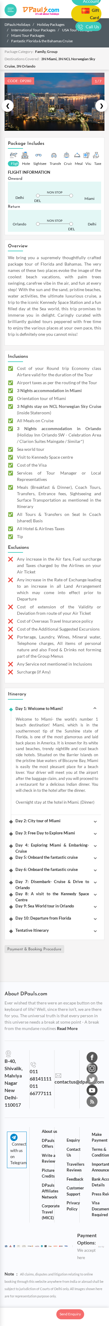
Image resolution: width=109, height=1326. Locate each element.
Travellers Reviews (75, 1167)
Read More (67, 1028)
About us (49, 1131)
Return (14, 207)
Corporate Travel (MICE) (51, 1211)
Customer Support (75, 1190)
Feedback (75, 1179)
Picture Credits (48, 1173)
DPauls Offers (48, 1143)
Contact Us (74, 1152)
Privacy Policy (73, 1205)
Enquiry (73, 1140)
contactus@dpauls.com (79, 1081)
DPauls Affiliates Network (50, 1191)
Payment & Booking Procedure (34, 949)
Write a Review (48, 1158)
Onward (15, 179)
